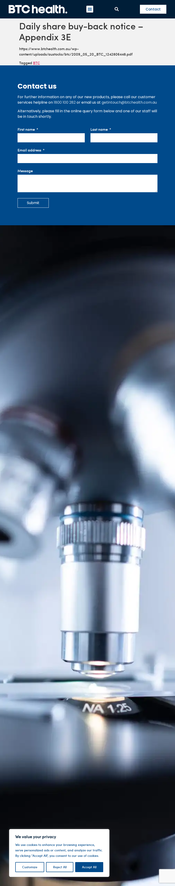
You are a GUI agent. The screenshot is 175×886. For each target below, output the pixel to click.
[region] (59, 853)
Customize (29, 867)
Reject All (60, 867)
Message (25, 171)
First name (27, 129)
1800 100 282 (65, 102)
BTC (36, 62)
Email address (30, 150)
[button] (89, 9)
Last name (99, 129)
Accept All (89, 867)
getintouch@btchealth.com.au (129, 102)
